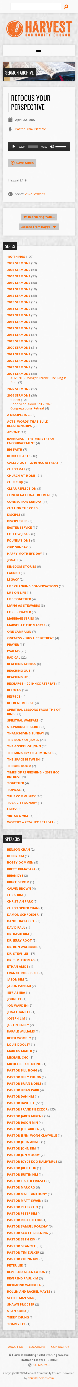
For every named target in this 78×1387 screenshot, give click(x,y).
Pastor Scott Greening (27, 1233)
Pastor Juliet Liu (21, 1168)
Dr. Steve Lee (18, 953)
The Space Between (23, 759)
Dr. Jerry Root (19, 940)
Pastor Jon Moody (23, 1155)
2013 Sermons (18, 302)
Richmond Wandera (24, 1285)
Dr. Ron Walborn (22, 947)
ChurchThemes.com (41, 1378)
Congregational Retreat (29, 495)
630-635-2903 (41, 1365)
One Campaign (19, 631)
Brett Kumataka (21, 869)
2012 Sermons (18, 296)
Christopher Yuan (23, 908)
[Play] (14, 146)
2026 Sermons (18, 395)
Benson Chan (18, 849)
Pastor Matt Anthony (27, 1194)
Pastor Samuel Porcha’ (27, 1226)
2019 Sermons (18, 341)
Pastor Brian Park (23, 1090)
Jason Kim (15, 979)
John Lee (14, 999)
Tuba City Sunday (22, 803)
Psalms (13, 651)
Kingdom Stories (21, 566)
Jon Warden (17, 1005)
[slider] (61, 146)
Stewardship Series (24, 727)
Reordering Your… (41, 217)
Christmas (16, 469)
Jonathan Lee (19, 1012)
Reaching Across (21, 664)
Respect (14, 696)
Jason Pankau (19, 986)
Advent (13, 432)
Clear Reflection (21, 488)
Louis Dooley (18, 1044)
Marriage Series (20, 618)
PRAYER (13, 644)
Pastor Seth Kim (21, 1239)
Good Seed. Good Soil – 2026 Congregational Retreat (31, 406)
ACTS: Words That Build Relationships (27, 423)
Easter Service (19, 527)
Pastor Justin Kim (22, 1174)
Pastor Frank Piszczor (30, 129)
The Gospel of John (24, 746)
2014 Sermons (18, 309)
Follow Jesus (18, 534)
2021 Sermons (18, 354)
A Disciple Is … (19, 415)
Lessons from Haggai (36, 227)
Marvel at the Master (26, 625)
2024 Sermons (18, 374)
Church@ (15, 482)
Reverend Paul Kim (22, 1278)
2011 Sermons (18, 289)
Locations (37, 1347)
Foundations (18, 540)
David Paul (16, 927)
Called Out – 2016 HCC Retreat (33, 463)
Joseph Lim (16, 1018)
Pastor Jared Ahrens (25, 1116)
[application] (39, 146)
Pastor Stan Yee (21, 1246)
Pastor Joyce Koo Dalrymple (32, 1161)
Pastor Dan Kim (20, 1096)
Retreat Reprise (20, 703)
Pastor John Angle (23, 1142)
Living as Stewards (23, 605)
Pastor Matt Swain (24, 1200)
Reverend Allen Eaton (26, 1272)
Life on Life (16, 592)
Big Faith (14, 449)
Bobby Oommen (20, 862)
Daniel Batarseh (21, 921)
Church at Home (21, 475)
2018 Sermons (18, 335)
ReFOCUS (14, 690)
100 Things (16, 257)
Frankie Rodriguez (23, 973)
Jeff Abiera (16, 992)
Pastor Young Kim (23, 1259)
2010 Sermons (18, 283)
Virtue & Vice (18, 816)
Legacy (13, 579)
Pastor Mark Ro (21, 1187)
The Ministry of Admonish (30, 753)
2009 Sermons (18, 276)
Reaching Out (19, 671)
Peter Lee (15, 1265)
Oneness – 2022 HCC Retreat (30, 638)
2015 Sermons (18, 315)
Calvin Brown (19, 888)
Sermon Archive (19, 72)
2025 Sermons (18, 389)
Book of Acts (19, 456)
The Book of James (23, 740)
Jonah (12, 560)
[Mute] (52, 146)
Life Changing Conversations (32, 586)
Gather (15, 400)
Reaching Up (17, 677)
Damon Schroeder (23, 914)
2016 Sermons (18, 322)
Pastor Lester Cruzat (26, 1181)
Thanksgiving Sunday (25, 733)
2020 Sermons (18, 347)
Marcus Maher (19, 1051)
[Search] (66, 7)
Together (15, 783)
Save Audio (24, 163)
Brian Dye (15, 875)
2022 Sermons (18, 361)
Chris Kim (15, 895)
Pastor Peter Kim (22, 1213)
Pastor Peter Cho (22, 1207)
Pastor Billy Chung (24, 1077)
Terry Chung (18, 1317)
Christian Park (20, 901)
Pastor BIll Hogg (22, 1070)
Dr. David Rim (18, 934)
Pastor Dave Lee (21, 1103)
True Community (21, 796)
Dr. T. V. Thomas (21, 960)
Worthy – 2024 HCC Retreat (30, 822)
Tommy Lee (16, 1324)
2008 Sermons (18, 270)
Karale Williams (21, 1031)
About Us (15, 1347)
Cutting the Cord (22, 508)
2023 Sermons (18, 367)
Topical (14, 790)
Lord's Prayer (19, 612)
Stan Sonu (16, 1311)
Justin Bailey (18, 1025)
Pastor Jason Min (22, 1122)
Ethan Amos (17, 966)
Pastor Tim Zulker (23, 1252)
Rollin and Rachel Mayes (28, 1291)
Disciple (13, 514)
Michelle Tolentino (24, 1064)
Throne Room (19, 766)
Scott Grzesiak (20, 1298)
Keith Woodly (19, 1038)
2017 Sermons (18, 328)
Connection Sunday (24, 502)
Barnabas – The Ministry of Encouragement (31, 441)
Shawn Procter (20, 1304)
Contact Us (60, 1347)
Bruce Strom (18, 882)
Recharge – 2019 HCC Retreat (31, 683)
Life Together (19, 599)
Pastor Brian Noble (24, 1083)
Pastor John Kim (21, 1148)
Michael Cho (18, 1057)
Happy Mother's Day (24, 553)
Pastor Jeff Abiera (23, 1129)
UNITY (12, 809)
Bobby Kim (15, 856)
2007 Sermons (35, 194)
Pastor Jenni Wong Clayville (32, 1135)
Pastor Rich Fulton (24, 1220)
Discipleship (17, 521)
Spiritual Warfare (23, 720)
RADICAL (13, 657)
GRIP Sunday (17, 547)
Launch (13, 573)
